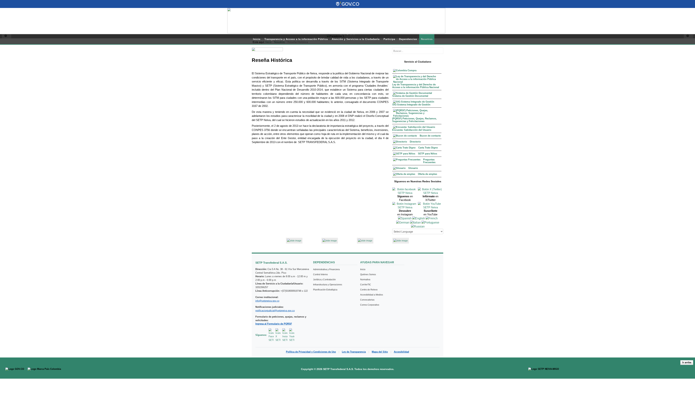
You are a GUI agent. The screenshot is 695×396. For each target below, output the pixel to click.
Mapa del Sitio (380, 351)
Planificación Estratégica (325, 289)
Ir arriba (686, 362)
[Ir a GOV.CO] (347, 4)
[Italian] (415, 222)
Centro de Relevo (369, 289)
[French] (432, 218)
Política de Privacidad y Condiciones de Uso (311, 351)
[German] (402, 222)
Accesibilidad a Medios (371, 294)
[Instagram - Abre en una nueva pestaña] (284, 335)
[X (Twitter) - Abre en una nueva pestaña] (278, 335)
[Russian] (418, 226)
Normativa (365, 279)
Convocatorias (367, 300)
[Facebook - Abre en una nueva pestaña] (271, 335)
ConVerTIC (365, 284)
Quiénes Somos (368, 274)
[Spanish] (405, 218)
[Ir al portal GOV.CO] (14, 369)
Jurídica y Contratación (324, 279)
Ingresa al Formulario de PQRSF (273, 323)
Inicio (362, 269)
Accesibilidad (401, 351)
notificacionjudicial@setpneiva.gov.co (275, 310)
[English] (418, 218)
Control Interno (320, 274)
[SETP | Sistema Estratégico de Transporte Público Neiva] (336, 20)
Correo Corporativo (369, 305)
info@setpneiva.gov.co (267, 300)
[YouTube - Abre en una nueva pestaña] (291, 335)
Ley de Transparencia (354, 351)
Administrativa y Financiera (326, 269)
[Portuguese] (430, 222)
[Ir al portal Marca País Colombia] (44, 369)
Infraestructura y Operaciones (327, 284)
